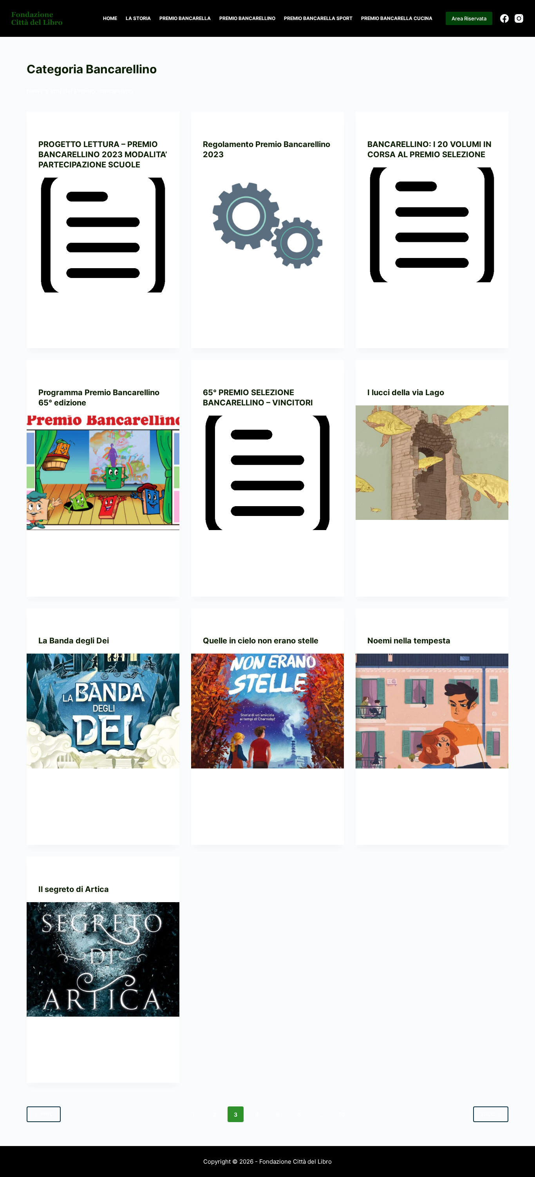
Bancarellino (56, 127)
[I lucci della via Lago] (432, 462)
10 (341, 1114)
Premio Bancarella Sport (318, 18)
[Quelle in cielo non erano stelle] (267, 711)
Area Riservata (469, 18)
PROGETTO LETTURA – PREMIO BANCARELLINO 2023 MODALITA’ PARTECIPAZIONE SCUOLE (102, 154)
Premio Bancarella (185, 18)
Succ (487, 1114)
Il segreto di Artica (73, 889)
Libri (412, 375)
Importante (93, 127)
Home (110, 18)
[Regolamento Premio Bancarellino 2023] (267, 224)
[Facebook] (504, 18)
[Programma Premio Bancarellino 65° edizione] (103, 473)
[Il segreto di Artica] (103, 959)
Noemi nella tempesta (408, 640)
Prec (47, 1114)
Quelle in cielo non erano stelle (260, 640)
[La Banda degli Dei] (103, 711)
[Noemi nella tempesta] (432, 711)
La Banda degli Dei (73, 640)
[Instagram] (519, 18)
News (118, 127)
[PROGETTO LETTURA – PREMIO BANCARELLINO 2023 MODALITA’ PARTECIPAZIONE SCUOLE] (103, 235)
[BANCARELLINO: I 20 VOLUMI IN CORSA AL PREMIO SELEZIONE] (432, 224)
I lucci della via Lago (405, 392)
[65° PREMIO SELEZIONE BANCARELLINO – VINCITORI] (267, 473)
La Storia (138, 18)
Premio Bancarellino (247, 18)
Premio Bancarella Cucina (396, 18)
